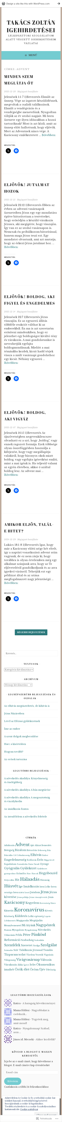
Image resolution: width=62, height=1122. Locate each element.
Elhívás (35, 855)
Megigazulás (22, 920)
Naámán (7, 930)
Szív (16, 950)
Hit (17, 879)
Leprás (47, 916)
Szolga (36, 945)
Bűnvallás (8, 855)
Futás (30, 864)
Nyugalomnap (31, 930)
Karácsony (14, 902)
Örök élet (22, 969)
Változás (46, 959)
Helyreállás (9, 880)
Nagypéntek (45, 925)
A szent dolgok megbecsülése (21, 736)
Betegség (9, 850)
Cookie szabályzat (29, 1109)
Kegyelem (32, 902)
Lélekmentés (10, 921)
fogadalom (10, 864)
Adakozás (9, 845)
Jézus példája (23, 897)
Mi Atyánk (28, 925)
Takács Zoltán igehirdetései (31, 26)
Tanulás (48, 950)
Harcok (35, 874)
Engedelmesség (15, 859)
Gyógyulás (12, 868)
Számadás (8, 950)
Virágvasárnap (28, 960)
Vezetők (39, 955)
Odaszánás (9, 935)
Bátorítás (32, 850)
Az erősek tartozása (15, 759)
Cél (14, 855)
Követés (48, 910)
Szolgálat (49, 945)
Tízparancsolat (15, 954)
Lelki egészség (36, 916)
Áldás (20, 965)
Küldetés (21, 916)
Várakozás (10, 964)
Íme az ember (12, 728)
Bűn (49, 850)
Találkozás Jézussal (31, 950)
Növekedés (44, 929)
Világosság (10, 960)
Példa (19, 935)
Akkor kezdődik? (45, 1039)
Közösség (9, 916)
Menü (33, 55)
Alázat (38, 845)
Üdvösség (51, 970)
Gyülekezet (28, 868)
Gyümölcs (21, 873)
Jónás (51, 897)
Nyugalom (18, 930)
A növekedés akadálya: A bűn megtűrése (27, 789)
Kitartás (9, 910)
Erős (40, 859)
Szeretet (26, 945)
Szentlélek (12, 945)
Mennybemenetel (12, 925)
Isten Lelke (45, 886)
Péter (27, 935)
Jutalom (35, 892)
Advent (22, 844)
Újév (42, 969)
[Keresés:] (31, 653)
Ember (45, 855)
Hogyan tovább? (13, 751)
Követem (12, 1081)
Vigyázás (48, 954)
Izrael (27, 893)
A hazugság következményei (39, 1003)
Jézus (45, 892)
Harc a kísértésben (15, 744)
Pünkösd (38, 934)
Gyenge (44, 864)
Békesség (42, 850)
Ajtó (32, 845)
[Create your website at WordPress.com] (31, 3)
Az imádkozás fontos (16, 809)
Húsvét (11, 886)
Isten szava (18, 892)
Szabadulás (39, 940)
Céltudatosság (23, 855)
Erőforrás (32, 860)
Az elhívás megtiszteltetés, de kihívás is (27, 705)
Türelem (30, 955)
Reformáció (12, 939)
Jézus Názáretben (14, 713)
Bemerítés (46, 845)
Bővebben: (49, 135)
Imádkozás (31, 886)
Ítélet (33, 964)
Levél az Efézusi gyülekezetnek (22, 721)
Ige (21, 886)
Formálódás (22, 864)
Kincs (53, 903)
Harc (29, 874)
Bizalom (20, 850)
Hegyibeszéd (48, 873)
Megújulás (36, 920)
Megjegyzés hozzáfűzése (27, 91)
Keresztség (45, 903)
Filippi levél (49, 860)
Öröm (34, 969)
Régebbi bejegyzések (31, 632)
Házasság (45, 880)
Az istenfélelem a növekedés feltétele (25, 816)
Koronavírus (29, 910)
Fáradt (36, 864)
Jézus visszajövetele (38, 897)
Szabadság (27, 940)
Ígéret (26, 965)
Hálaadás (30, 879)
